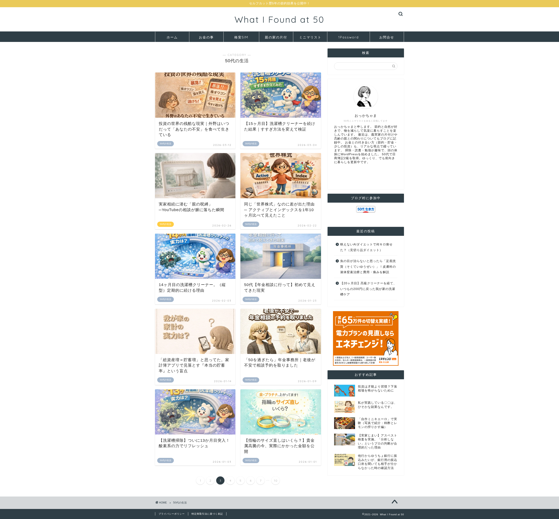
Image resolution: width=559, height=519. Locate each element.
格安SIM (241, 37)
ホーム (172, 37)
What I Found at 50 (279, 19)
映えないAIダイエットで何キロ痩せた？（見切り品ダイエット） (366, 247)
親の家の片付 (276, 37)
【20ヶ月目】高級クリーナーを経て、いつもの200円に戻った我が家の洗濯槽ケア (368, 289)
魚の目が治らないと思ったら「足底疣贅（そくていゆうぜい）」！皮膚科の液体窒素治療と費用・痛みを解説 (368, 266)
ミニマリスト (310, 37)
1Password (348, 37)
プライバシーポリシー (172, 513)
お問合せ (386, 37)
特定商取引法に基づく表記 (207, 513)
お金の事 (206, 37)
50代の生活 (180, 502)
